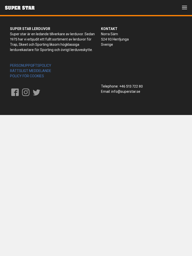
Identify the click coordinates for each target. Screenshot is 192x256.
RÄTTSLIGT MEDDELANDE (30, 71)
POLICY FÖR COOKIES (27, 76)
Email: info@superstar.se (120, 92)
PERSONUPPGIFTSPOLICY (30, 66)
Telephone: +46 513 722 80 (122, 86)
